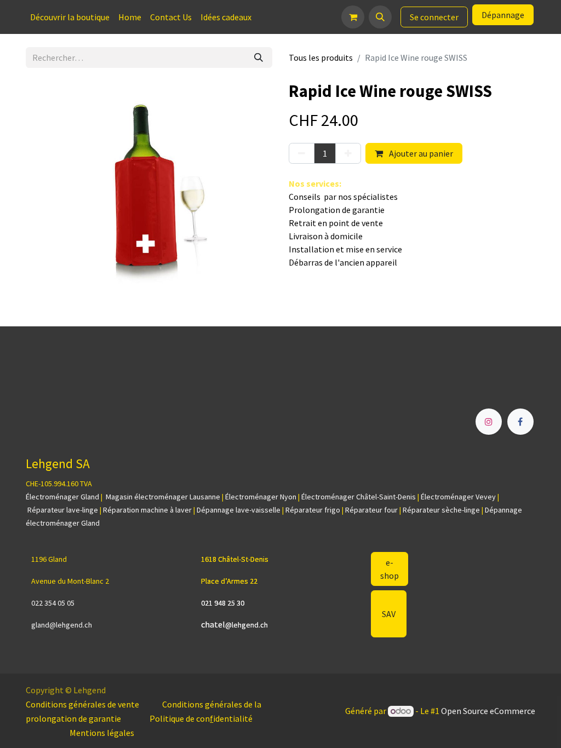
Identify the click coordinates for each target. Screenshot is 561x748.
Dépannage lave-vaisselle (238, 510)
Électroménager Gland (62, 497)
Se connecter (434, 16)
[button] (380, 16)
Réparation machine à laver (147, 510)
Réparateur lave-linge (62, 510)
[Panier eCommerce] (352, 16)
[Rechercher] (258, 57)
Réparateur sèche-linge (441, 510)
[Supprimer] (301, 153)
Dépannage (503, 14)
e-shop (389, 569)
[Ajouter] (348, 153)
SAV (388, 613)
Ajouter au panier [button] (420, 153)
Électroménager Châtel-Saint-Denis (358, 497)
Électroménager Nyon (260, 497)
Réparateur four (371, 510)
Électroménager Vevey (458, 497)
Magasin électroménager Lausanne (163, 497)
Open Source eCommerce (488, 710)
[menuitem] (70, 17)
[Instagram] (489, 421)
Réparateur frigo (312, 510)
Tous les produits (321, 57)
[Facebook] (520, 421)
